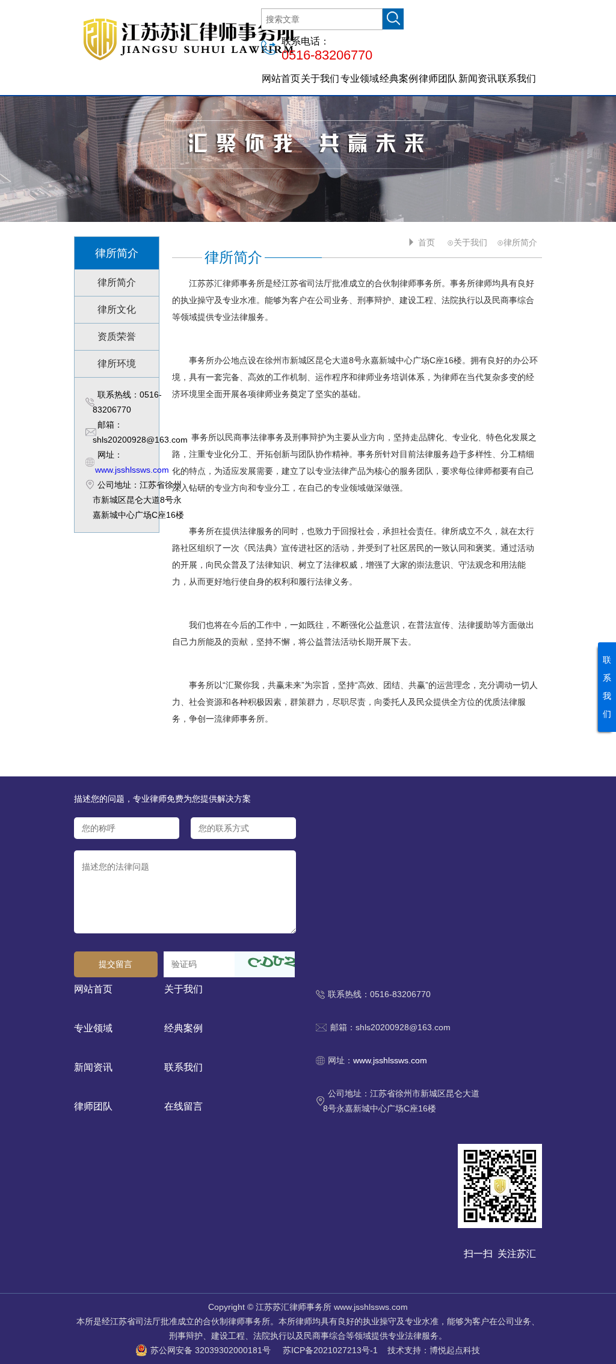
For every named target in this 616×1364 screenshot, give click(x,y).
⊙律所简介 (517, 242)
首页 (426, 242)
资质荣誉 (116, 336)
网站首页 (281, 78)
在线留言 (183, 1106)
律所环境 (116, 363)
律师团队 (438, 78)
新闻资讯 (477, 78)
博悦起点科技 (455, 1350)
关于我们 (320, 78)
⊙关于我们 (467, 242)
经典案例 (399, 78)
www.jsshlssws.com (132, 470)
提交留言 (115, 964)
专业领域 (359, 78)
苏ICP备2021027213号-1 (330, 1350)
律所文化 (116, 309)
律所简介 (116, 282)
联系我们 (516, 78)
